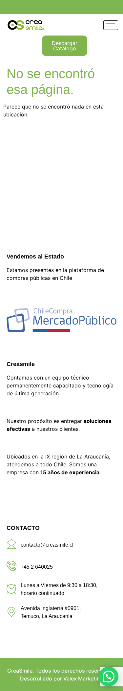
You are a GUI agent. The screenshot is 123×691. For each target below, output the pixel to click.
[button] (108, 676)
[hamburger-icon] (110, 25)
